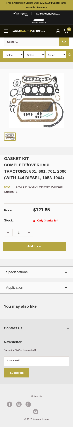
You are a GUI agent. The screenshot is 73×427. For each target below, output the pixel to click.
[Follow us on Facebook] (9, 404)
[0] (65, 31)
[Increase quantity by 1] (29, 232)
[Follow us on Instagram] (19, 404)
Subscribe (17, 372)
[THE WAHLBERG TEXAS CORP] (20, 14)
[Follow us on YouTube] (35, 411)
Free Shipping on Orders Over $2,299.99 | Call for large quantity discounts (36, 5)
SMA (7, 186)
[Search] (64, 41)
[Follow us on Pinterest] (28, 404)
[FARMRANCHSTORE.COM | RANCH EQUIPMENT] (48, 14)
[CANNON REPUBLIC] (39, 21)
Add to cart (34, 246)
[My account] (58, 31)
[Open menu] (6, 31)
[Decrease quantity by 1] (8, 232)
